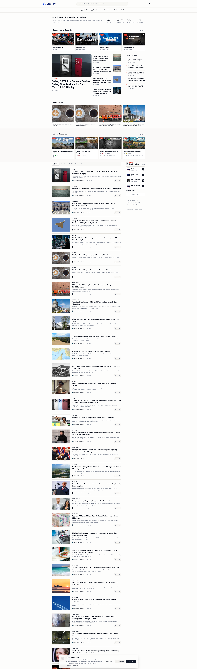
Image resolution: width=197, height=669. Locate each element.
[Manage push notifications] (153, 4)
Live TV (85, 10)
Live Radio (75, 10)
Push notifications (131, 206)
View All (142, 30)
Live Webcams (97, 10)
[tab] (55, 163)
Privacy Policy (135, 200)
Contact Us (129, 204)
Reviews (116, 10)
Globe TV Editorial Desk (79, 180)
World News (107, 10)
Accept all (131, 661)
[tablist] (86, 164)
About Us (129, 200)
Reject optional (109, 661)
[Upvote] (116, 181)
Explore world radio (130, 190)
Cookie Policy (138, 202)
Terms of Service (130, 202)
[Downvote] (119, 181)
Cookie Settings (136, 204)
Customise (121, 661)
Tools (124, 10)
